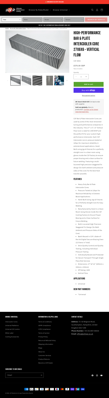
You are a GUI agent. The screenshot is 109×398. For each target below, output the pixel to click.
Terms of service (43, 333)
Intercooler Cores (11, 322)
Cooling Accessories (12, 337)
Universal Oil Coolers (12, 329)
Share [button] (78, 301)
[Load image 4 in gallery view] (48, 80)
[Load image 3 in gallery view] (37, 80)
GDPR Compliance (44, 325)
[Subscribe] (41, 375)
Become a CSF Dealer (45, 363)
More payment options (88, 95)
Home (7, 28)
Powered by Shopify (27, 393)
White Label (9, 333)
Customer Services (44, 355)
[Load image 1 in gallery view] (15, 80)
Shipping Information (45, 344)
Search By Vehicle (96, 19)
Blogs (40, 348)
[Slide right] (67, 80)
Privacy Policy (43, 337)
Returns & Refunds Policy (47, 340)
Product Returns (44, 359)
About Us (41, 352)
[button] (39, 9)
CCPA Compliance (44, 329)
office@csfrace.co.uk (85, 334)
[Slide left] (7, 80)
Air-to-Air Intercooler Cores (18, 28)
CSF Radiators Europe (16, 393)
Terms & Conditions (45, 322)
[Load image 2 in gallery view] (26, 80)
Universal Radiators (12, 325)
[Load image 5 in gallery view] (59, 80)
